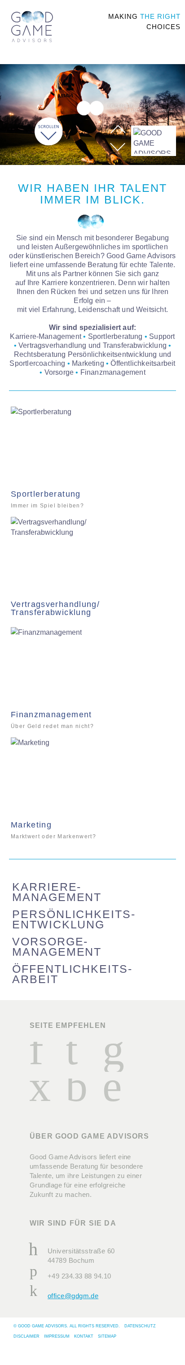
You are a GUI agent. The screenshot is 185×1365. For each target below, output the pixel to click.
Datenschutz (140, 1326)
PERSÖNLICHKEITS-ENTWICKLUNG (73, 919)
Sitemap (107, 1336)
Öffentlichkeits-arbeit (72, 974)
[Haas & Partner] (32, 31)
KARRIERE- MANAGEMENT (56, 892)
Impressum (57, 1336)
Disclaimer (26, 1336)
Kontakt (83, 1336)
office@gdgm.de (73, 1296)
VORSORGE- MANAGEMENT (56, 946)
